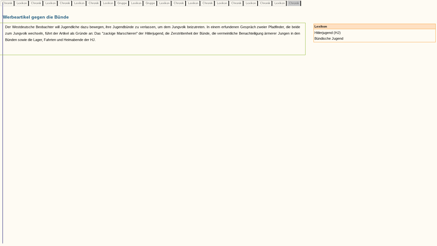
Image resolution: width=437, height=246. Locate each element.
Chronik (7, 3)
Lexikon (22, 3)
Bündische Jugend (328, 38)
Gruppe (122, 3)
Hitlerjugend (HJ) (327, 33)
